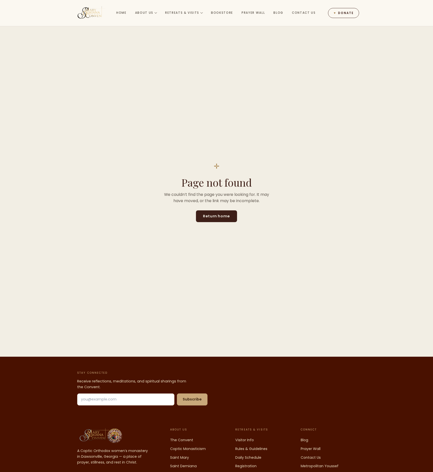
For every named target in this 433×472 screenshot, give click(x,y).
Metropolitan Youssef (320, 465)
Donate (343, 13)
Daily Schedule (248, 457)
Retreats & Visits (182, 13)
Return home (216, 216)
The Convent (181, 439)
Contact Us (304, 13)
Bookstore (222, 13)
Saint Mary (179, 457)
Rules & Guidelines (251, 448)
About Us (144, 13)
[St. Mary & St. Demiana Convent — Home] (91, 13)
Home (121, 13)
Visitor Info (244, 439)
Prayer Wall (253, 13)
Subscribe (192, 399)
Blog (278, 13)
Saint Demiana (183, 465)
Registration (246, 465)
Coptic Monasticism (188, 448)
